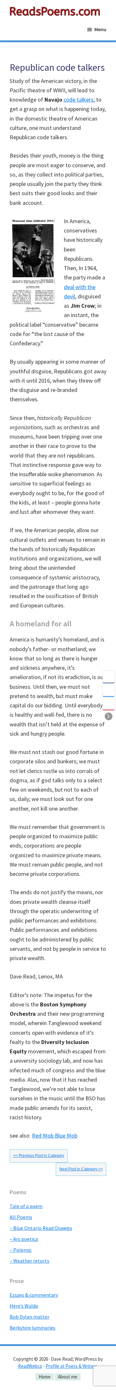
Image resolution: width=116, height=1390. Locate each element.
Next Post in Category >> (81, 1169)
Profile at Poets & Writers (71, 1366)
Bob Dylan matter (29, 1316)
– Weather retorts (29, 1261)
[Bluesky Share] (108, 690)
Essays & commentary (34, 1295)
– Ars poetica (24, 1239)
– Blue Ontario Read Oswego (41, 1228)
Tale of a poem (26, 1206)
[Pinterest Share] (108, 704)
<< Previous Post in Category (38, 1155)
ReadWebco (30, 1366)
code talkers (78, 99)
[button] (108, 716)
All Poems (21, 1217)
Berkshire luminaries (32, 1327)
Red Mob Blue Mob (54, 1135)
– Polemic (21, 1250)
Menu (100, 29)
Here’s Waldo (24, 1306)
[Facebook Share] (108, 677)
